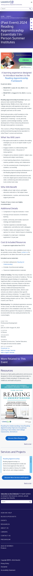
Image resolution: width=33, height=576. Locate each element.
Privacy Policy (5, 563)
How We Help (6, 513)
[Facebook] (31, 19)
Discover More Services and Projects (16, 477)
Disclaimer (4, 567)
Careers (4, 532)
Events (9, 16)
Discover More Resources (16, 438)
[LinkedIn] (31, 25)
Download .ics (5, 348)
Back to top (27, 444)
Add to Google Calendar (8, 350)
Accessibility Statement (8, 570)
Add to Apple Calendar (7, 352)
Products (3, 548)
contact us (24, 252)
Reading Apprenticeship (11, 459)
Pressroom (5, 539)
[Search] (30, 9)
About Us (5, 528)
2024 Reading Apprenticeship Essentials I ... (15, 18)
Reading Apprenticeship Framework (16, 79)
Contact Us (6, 535)
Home (2, 16)
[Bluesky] (31, 22)
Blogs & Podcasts (8, 516)
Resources (5, 524)
